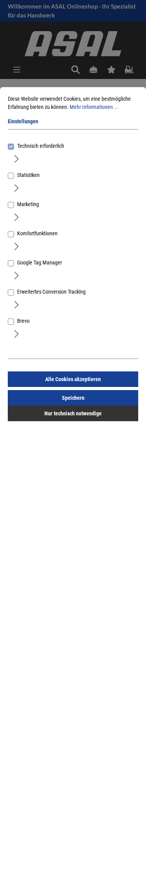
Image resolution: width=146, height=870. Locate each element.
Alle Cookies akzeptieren (73, 379)
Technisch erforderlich (40, 146)
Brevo (23, 321)
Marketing (28, 204)
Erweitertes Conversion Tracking (51, 292)
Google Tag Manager (39, 262)
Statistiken (28, 175)
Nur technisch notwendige (73, 413)
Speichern (73, 398)
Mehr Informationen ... (94, 107)
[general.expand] (16, 158)
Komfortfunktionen (37, 233)
